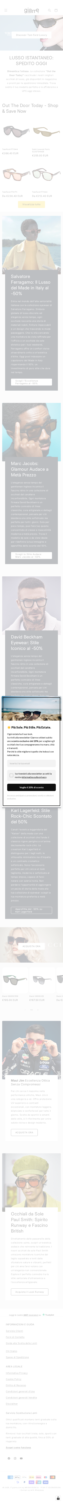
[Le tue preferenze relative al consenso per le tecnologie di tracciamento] (58, 1498)
